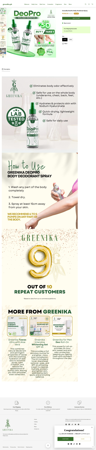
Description (7, 69)
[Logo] (8, 425)
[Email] (77, 444)
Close (82, 439)
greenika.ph (7, 4)
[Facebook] (71, 444)
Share (65, 43)
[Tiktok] (74, 444)
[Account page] (89, 4)
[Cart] (92, 4)
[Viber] (79, 444)
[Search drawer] (85, 4)
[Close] (92, 427)
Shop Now (65, 439)
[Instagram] (68, 444)
